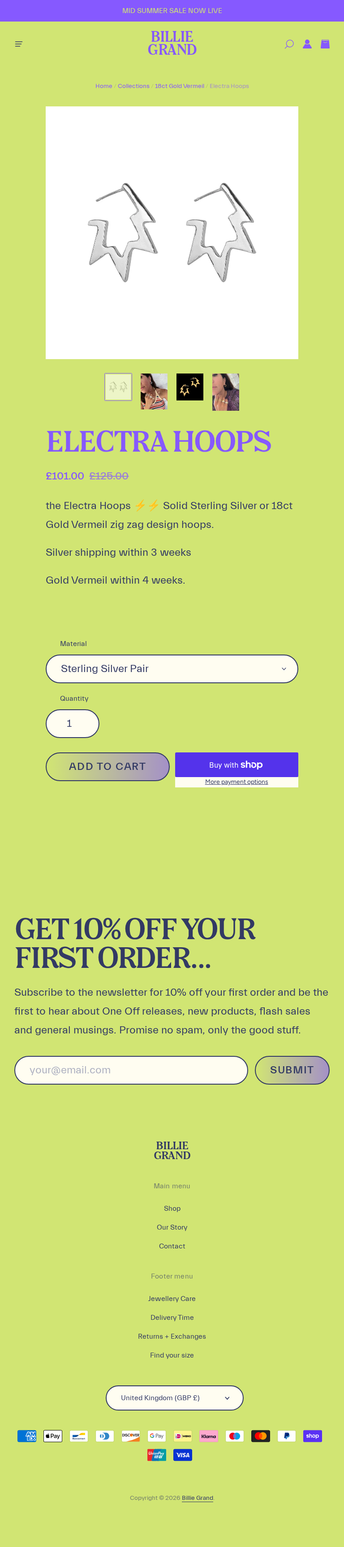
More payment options (236, 782)
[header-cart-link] (321, 44)
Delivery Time (172, 1318)
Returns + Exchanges (172, 1336)
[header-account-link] (303, 44)
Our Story (172, 1227)
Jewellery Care (172, 1299)
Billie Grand (171, 44)
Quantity (74, 698)
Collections (134, 86)
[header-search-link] (284, 44)
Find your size (172, 1355)
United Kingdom (160, 1398)
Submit (292, 1070)
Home (103, 86)
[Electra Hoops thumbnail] (118, 387)
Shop (172, 1208)
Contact (172, 1246)
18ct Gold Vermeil (179, 86)
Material (73, 644)
